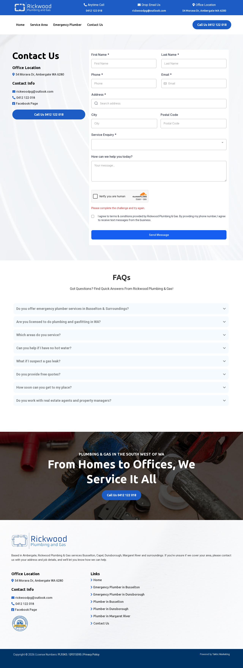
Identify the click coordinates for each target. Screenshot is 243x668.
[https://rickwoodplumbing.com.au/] (39, 7)
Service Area (39, 24)
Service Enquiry (103, 135)
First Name (100, 54)
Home (20, 24)
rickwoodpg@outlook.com (149, 10)
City (94, 115)
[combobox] (158, 144)
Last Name (170, 54)
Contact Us (95, 24)
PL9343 (62, 654)
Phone (97, 74)
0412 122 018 (25, 97)
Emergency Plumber (67, 24)
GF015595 (75, 654)
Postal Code (169, 115)
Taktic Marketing (221, 654)
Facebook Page (27, 103)
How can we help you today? (112, 156)
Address (98, 94)
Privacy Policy (91, 654)
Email (166, 74)
